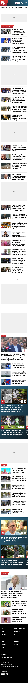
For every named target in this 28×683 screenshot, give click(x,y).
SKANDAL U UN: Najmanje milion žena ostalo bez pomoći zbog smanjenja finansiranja (19, 59)
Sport (3, 641)
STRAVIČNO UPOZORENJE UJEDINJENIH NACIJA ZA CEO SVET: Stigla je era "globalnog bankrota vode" (19, 166)
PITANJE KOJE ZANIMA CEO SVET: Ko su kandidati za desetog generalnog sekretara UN (19, 50)
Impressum (17, 631)
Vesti (3, 335)
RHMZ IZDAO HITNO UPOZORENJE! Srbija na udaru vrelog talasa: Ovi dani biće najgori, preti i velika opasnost (19, 478)
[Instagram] (4, 674)
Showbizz (4, 644)
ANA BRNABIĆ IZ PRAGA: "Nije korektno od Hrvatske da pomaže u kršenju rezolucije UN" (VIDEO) (19, 100)
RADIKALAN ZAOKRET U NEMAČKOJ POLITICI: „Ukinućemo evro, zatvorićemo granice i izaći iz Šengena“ (19, 381)
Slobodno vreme (6, 651)
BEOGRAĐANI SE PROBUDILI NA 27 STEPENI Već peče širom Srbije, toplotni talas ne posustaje (19, 511)
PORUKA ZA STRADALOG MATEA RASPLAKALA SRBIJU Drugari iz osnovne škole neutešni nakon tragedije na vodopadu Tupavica (12, 408)
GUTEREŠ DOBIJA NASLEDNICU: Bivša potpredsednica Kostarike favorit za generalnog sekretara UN (19, 41)
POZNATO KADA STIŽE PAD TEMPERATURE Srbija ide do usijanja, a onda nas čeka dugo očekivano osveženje (19, 503)
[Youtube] (7, 674)
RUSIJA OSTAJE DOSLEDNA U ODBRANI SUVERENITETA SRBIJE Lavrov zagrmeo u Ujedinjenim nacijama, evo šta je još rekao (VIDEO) (19, 177)
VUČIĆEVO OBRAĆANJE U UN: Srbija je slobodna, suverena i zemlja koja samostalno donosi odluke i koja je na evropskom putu (19, 261)
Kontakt (16, 644)
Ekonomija (4, 638)
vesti (26, 7)
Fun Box (3, 654)
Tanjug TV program (20, 638)
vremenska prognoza (15, 7)
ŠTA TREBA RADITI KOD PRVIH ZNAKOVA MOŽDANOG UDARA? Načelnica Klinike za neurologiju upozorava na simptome (11, 594)
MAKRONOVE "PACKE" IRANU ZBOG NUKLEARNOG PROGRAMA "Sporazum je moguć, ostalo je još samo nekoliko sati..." (19, 234)
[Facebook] (7, 33)
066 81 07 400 (6, 662)
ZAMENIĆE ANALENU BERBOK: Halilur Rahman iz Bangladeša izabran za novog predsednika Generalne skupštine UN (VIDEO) (19, 91)
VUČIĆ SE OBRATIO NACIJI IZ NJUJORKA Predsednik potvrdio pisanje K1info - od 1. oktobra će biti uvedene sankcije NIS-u (19, 208)
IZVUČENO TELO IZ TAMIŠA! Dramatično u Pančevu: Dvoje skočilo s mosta (19, 365)
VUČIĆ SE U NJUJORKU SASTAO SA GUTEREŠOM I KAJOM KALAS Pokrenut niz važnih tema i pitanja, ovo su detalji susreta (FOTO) (19, 217)
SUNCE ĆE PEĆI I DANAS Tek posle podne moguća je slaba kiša (19, 494)
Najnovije (4, 7)
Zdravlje (4, 573)
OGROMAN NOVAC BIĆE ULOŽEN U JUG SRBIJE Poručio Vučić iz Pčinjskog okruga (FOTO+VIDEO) (14, 539)
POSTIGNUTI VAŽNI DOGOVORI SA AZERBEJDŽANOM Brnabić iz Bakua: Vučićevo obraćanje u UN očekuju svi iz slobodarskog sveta (19, 270)
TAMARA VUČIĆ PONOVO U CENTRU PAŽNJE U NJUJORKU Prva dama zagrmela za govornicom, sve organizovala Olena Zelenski (19, 225)
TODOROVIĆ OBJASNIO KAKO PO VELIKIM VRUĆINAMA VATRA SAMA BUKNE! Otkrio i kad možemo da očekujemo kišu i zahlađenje (19, 470)
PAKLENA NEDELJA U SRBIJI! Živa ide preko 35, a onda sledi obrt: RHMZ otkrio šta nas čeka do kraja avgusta (18, 486)
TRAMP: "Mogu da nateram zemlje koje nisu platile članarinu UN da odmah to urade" (19, 157)
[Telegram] (9, 33)
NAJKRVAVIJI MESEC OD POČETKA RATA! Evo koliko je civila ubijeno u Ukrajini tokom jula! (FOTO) (19, 32)
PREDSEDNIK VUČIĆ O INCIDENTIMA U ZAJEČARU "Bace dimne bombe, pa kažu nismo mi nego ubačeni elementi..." (19, 243)
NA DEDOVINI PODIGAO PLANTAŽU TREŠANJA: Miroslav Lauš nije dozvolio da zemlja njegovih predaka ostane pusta (12, 562)
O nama (16, 634)
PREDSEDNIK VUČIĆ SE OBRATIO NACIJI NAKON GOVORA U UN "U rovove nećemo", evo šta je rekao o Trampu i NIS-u (19, 252)
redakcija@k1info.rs (8, 664)
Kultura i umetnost (7, 657)
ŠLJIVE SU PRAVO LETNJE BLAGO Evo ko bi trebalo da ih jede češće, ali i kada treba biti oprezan (19, 603)
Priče (2, 647)
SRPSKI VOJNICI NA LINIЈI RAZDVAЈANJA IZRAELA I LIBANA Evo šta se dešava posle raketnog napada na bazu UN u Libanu (19, 109)
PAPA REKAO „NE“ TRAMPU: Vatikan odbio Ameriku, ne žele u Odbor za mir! (19, 148)
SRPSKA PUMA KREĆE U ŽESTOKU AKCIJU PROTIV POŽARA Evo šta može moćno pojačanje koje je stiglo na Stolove (19, 373)
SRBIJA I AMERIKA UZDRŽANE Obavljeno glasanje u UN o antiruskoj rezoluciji (19, 118)
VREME (3, 465)
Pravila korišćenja (19, 628)
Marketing (17, 641)
